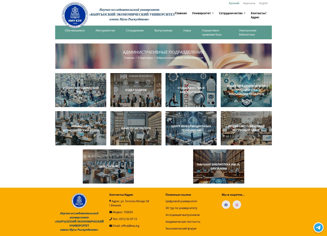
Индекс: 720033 (122, 212)
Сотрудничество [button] (231, 13)
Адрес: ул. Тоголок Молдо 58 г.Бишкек (129, 203)
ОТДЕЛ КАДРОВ (136, 90)
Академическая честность (183, 222)
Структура (145, 57)
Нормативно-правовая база (212, 32)
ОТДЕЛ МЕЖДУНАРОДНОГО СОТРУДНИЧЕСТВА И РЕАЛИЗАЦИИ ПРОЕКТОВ (246, 90)
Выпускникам (163, 30)
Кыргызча (249, 3)
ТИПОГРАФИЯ (108, 166)
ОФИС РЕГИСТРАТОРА (136, 128)
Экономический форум (181, 228)
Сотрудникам (135, 30)
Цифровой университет (181, 201)
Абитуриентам (105, 30)
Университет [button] (202, 13)
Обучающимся (75, 30)
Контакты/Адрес (258, 15)
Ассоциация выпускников (183, 215)
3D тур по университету (181, 208)
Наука (187, 30)
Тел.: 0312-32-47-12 (124, 219)
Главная (181, 13)
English (263, 3)
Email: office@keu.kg (125, 226)
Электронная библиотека (247, 32)
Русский (234, 3)
